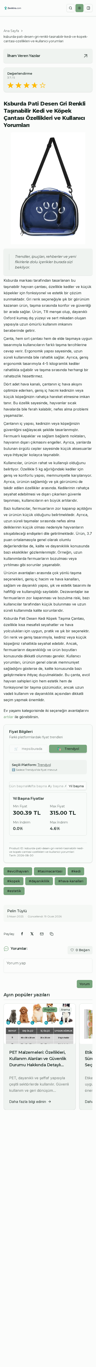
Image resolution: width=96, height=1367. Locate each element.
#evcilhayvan (18, 871)
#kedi (76, 871)
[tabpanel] (48, 814)
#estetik (14, 891)
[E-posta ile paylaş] (42, 934)
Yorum (84, 984)
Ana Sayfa (11, 31)
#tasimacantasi (50, 871)
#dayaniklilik (39, 881)
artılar (9, 717)
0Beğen (83, 950)
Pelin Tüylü (17, 911)
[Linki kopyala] (52, 934)
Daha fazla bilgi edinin (27, 1101)
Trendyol (68, 749)
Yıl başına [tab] (76, 786)
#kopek (13, 881)
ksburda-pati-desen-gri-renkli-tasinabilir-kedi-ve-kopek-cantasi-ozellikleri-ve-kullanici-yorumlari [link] (46, 39)
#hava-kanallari (70, 881)
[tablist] (48, 785)
